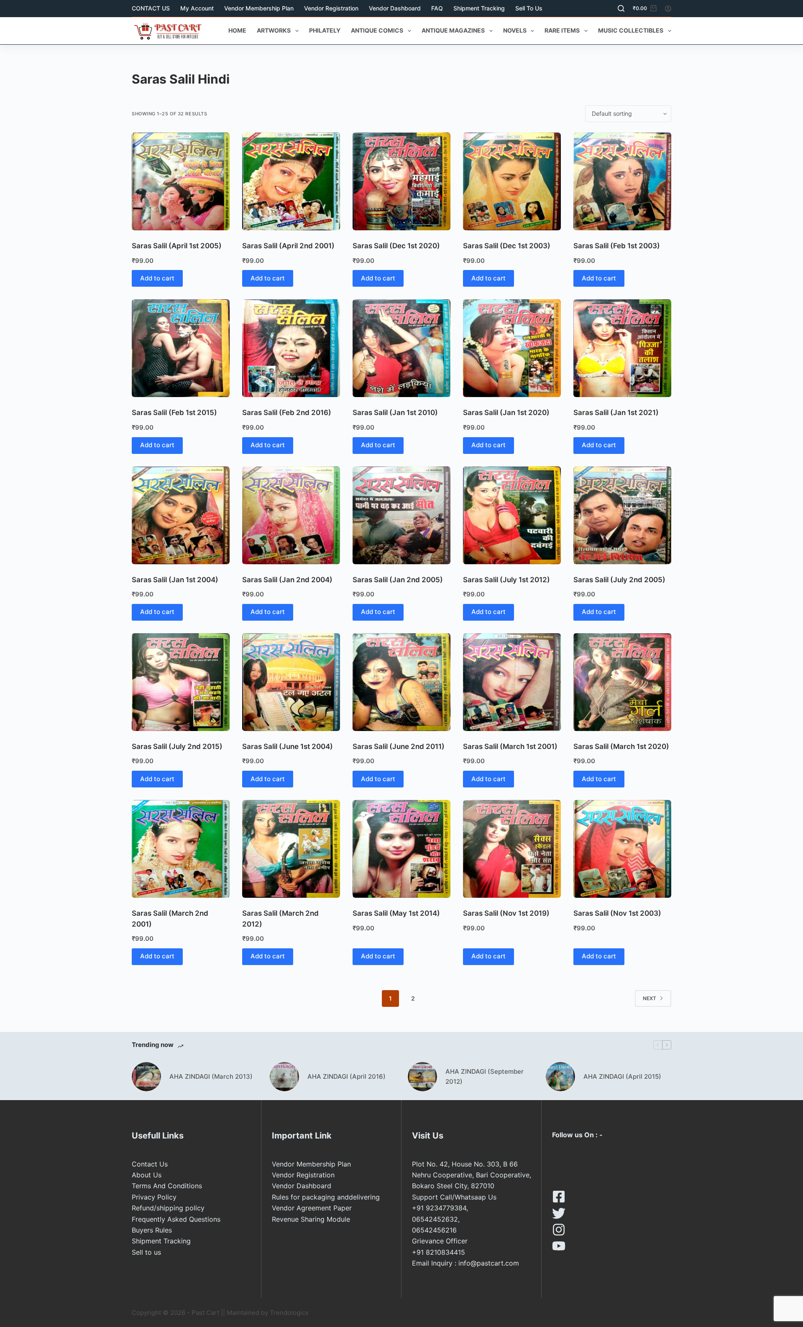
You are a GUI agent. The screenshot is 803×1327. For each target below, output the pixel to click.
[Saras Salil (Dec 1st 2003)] (512, 181)
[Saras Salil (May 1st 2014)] (401, 849)
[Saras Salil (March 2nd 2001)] (181, 849)
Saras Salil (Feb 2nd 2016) (286, 412)
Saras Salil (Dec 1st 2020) (396, 246)
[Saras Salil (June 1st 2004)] (291, 682)
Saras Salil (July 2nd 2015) (177, 746)
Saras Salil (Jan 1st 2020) (506, 412)
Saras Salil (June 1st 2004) (287, 746)
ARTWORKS (274, 30)
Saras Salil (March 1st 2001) (510, 746)
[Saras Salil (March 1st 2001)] (512, 682)
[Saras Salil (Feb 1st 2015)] (181, 348)
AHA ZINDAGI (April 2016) (346, 1076)
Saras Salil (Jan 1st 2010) (395, 412)
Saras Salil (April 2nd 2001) (288, 246)
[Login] (668, 8)
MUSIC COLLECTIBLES (630, 30)
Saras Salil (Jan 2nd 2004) (287, 580)
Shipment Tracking (479, 8)
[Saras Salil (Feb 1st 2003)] (622, 181)
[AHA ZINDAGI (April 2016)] (284, 1076)
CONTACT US (151, 8)
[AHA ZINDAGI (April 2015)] (560, 1076)
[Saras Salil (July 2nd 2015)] (181, 682)
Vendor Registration (331, 8)
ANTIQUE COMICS (377, 30)
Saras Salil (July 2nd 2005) (619, 580)
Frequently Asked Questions (176, 1219)
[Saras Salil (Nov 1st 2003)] (622, 849)
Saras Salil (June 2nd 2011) (399, 746)
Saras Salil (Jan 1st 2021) (616, 412)
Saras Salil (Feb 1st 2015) (174, 412)
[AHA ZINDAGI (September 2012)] (422, 1076)
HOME (237, 30)
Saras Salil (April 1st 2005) (177, 246)
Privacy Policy (154, 1197)
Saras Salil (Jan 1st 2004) (175, 580)
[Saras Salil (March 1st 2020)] (622, 682)
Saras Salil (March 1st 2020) (621, 746)
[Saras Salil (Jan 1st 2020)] (512, 348)
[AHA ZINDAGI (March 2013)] (146, 1076)
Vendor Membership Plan (259, 8)
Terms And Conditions (167, 1186)
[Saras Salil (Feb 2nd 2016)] (291, 348)
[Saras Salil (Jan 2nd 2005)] (401, 515)
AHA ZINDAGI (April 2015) (622, 1076)
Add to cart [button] (157, 278)
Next (649, 998)
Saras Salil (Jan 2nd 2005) (398, 580)
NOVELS (515, 30)
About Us (146, 1175)
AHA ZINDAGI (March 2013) (211, 1076)
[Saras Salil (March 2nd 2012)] (291, 849)
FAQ (437, 8)
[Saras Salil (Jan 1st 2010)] (401, 348)
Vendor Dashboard (395, 8)
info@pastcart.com (488, 1263)
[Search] (621, 8)
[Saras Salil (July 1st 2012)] (512, 515)
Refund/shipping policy (168, 1208)
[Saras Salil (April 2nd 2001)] (291, 181)
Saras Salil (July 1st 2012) (506, 580)
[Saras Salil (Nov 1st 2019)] (512, 849)
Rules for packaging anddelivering (326, 1197)
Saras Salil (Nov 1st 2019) (506, 913)
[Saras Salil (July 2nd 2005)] (622, 515)
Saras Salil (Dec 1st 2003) (506, 246)
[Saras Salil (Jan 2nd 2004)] (291, 515)
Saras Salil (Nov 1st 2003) (617, 913)
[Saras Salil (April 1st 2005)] (181, 181)
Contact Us (150, 1164)
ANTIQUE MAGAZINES (453, 30)
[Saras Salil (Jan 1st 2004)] (181, 515)
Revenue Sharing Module (311, 1219)
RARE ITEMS (562, 30)
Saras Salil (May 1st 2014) (396, 913)
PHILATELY (324, 30)
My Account (197, 8)
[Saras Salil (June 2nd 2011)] (401, 682)
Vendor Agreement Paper (312, 1208)
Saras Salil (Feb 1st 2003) (616, 246)
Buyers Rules (152, 1230)
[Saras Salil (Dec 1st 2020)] (401, 181)
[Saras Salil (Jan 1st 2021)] (622, 348)
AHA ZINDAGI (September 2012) (484, 1076)
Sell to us (528, 8)
